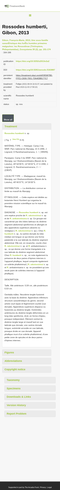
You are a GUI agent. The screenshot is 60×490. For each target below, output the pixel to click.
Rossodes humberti (14, 133)
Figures (9, 352)
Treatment (11, 126)
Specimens (14, 388)
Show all (8, 119)
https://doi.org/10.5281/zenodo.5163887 (35, 70)
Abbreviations (13, 360)
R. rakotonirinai (33, 215)
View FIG (15, 139)
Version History (16, 405)
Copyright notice (15, 369)
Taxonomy (13, 380)
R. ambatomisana (18, 218)
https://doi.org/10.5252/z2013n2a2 (32, 61)
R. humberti (15, 255)
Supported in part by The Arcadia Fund (23, 487)
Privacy (43, 487)
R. (29, 246)
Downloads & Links (19, 396)
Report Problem (16, 413)
